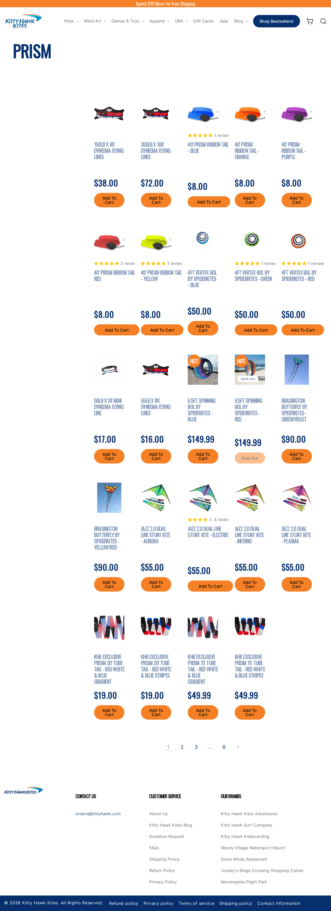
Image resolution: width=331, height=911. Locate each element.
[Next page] (238, 747)
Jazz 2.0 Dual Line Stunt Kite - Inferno (249, 534)
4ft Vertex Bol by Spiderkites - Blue (202, 278)
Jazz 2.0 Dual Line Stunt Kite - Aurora (155, 534)
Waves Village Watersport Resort (253, 848)
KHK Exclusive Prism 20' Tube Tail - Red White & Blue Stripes (156, 666)
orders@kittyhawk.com (98, 813)
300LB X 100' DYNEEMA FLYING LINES (155, 150)
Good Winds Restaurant (244, 859)
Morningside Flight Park (244, 882)
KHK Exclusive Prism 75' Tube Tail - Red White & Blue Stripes (250, 666)
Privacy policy (159, 903)
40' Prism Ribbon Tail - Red (116, 275)
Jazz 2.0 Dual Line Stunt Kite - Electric (208, 531)
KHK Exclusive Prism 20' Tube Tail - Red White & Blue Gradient (109, 669)
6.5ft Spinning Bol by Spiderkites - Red (248, 409)
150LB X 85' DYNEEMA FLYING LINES (109, 150)
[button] (71, 21)
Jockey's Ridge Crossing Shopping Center (262, 870)
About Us (158, 814)
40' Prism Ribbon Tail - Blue (208, 147)
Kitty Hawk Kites (40, 902)
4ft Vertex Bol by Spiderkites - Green (253, 275)
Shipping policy (235, 903)
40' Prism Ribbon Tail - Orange (247, 150)
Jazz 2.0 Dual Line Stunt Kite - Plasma (296, 534)
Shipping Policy (164, 859)
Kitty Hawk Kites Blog (170, 825)
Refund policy (123, 903)
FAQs (154, 848)
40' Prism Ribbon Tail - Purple (294, 150)
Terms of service (196, 903)
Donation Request (166, 836)
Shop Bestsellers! (276, 21)
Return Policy (162, 870)
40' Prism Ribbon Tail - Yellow (161, 275)
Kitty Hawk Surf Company (246, 825)
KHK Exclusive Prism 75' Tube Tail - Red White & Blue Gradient (203, 669)
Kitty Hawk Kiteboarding (245, 836)
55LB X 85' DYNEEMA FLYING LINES (155, 406)
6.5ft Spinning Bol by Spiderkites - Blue (201, 409)
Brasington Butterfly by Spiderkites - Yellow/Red (106, 537)
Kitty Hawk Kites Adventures (249, 814)
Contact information (278, 903)
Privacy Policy (163, 882)
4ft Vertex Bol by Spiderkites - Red (299, 275)
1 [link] (168, 747)
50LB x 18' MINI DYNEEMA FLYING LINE (109, 406)
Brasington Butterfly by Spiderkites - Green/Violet (294, 409)
